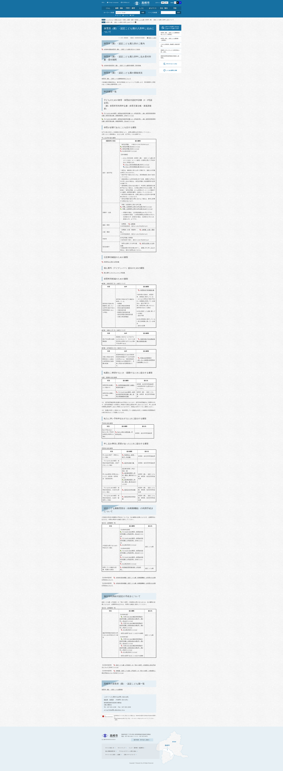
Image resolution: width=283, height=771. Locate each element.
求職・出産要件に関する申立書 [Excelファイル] (137, 209)
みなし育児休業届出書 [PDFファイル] (137, 164)
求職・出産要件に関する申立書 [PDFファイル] (137, 206)
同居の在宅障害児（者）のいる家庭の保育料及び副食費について (146, 360)
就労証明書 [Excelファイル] (131, 146)
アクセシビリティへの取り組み (127, 751)
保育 (132, 19)
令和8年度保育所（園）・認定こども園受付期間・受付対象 (122, 65)
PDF (132, 15)
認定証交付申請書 (129, 490)
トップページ (109, 19)
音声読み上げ (126, 2)
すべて (119, 15)
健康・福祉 (119, 8)
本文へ (103, 2)
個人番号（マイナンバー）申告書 (114, 272)
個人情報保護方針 (110, 751)
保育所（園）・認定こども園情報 (112, 689)
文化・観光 (164, 8)
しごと (141, 8)
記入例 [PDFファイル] (129, 151)
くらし (108, 8)
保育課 (111, 700)
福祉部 (106, 700)
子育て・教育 (130, 8)
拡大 (167, 2)
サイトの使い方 (109, 747)
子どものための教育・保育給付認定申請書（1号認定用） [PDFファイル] (131, 540)
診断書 (133, 224)
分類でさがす (118, 19)
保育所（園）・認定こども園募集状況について (116, 78)
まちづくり (153, 8)
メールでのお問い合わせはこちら (114, 710)
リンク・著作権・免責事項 (136, 747)
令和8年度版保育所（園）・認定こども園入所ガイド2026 (122, 49)
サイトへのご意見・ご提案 (112, 754)
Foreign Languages (114, 2)
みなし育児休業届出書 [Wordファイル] (137, 167)
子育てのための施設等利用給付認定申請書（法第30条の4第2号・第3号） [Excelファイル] (131, 619)
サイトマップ (121, 747)
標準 (163, 2)
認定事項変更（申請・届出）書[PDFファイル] (129, 475)
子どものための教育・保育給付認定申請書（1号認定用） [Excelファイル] (131, 534)
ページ (126, 15)
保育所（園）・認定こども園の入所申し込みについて (120, 22)
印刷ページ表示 (152, 37)
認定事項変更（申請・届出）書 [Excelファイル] (129, 482)
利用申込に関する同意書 (111, 262)
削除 (135, 22)
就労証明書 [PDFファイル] (130, 149)
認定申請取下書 (129, 463)
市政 (175, 8)
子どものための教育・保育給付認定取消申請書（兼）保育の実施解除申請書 (125, 394)
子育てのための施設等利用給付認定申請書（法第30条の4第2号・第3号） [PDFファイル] (131, 625)
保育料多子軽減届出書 (147, 290)
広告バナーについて (129, 754)
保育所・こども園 (139, 19)
